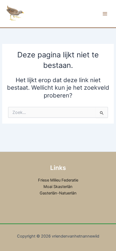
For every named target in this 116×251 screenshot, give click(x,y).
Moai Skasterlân (58, 186)
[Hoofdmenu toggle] (105, 13)
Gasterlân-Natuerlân (58, 193)
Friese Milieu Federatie (58, 180)
